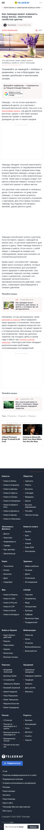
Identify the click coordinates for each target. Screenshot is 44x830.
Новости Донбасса (11, 511)
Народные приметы (33, 676)
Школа (28, 501)
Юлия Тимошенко (10, 700)
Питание (28, 570)
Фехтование (30, 551)
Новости (6, 476)
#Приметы (12, 416)
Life (17, 299)
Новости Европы (10, 595)
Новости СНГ (9, 607)
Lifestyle (27, 590)
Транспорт (7, 538)
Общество (28, 476)
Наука (4, 561)
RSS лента (7, 811)
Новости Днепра (10, 489)
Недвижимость (9, 542)
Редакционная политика (13, 779)
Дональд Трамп (9, 676)
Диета (27, 574)
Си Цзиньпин (8, 680)
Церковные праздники (30, 671)
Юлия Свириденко (11, 707)
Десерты (28, 732)
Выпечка (28, 720)
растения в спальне (11, 320)
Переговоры (8, 645)
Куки (21, 827)
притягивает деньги (11, 111)
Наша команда (9, 799)
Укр (40, 3)
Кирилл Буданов (10, 692)
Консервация (30, 724)
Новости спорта (30, 527)
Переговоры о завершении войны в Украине (23, 8)
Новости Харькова (11, 485)
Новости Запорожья (11, 501)
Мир (4, 590)
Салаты (28, 736)
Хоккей (28, 543)
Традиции (29, 680)
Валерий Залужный (11, 688)
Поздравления (31, 622)
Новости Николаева (11, 519)
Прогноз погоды (31, 515)
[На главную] (22, 3)
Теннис (28, 539)
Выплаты (29, 489)
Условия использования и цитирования (19, 783)
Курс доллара (9, 549)
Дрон (5, 578)
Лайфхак (28, 614)
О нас (5, 771)
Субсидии (29, 493)
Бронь (27, 639)
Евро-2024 (29, 547)
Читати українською (9, 30)
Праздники (28, 665)
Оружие (6, 649)
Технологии (8, 566)
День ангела (30, 688)
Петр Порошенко (10, 696)
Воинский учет (31, 651)
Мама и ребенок (32, 566)
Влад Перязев (12, 25)
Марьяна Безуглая (11, 704)
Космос (6, 570)
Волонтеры (8, 653)
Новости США (9, 599)
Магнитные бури (32, 618)
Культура (28, 611)
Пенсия (5, 715)
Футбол (28, 532)
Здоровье (27, 561)
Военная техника (10, 657)
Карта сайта (8, 803)
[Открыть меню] (3, 3)
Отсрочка (29, 643)
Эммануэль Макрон (11, 684)
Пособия (28, 511)
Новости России (10, 603)
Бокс (27, 536)
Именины (29, 692)
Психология (30, 578)
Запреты (28, 684)
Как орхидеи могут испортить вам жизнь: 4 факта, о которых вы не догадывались (27, 306)
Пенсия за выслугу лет (11, 746)
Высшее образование (30, 506)
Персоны (6, 665)
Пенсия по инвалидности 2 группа (10, 726)
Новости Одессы (10, 493)
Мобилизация (29, 630)
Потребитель (30, 599)
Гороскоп (29, 595)
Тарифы (6, 546)
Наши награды (9, 791)
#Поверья (32, 416)
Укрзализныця (9, 554)
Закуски (28, 740)
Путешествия (30, 607)
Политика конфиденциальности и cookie (19, 775)
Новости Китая (9, 611)
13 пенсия (7, 720)
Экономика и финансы (7, 528)
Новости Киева (9, 481)
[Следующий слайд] (41, 8)
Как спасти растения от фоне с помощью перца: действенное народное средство (27, 405)
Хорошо (33, 827)
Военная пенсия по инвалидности (11, 733)
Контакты (6, 795)
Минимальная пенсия (9, 740)
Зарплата (29, 481)
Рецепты (27, 715)
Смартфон (7, 582)
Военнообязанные (33, 647)
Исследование (31, 582)
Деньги (6, 534)
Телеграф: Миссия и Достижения (16, 807)
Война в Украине (9, 630)
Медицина (29, 497)
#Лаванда (22, 416)
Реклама (6, 787)
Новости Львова (10, 497)
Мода (27, 603)
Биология (7, 574)
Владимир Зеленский (7, 671)
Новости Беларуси (11, 614)
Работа (28, 485)
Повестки (29, 635)
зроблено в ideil (8, 822)
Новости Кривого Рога (10, 506)
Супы (27, 728)
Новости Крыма (10, 515)
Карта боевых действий (9, 636)
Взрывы (6, 641)
